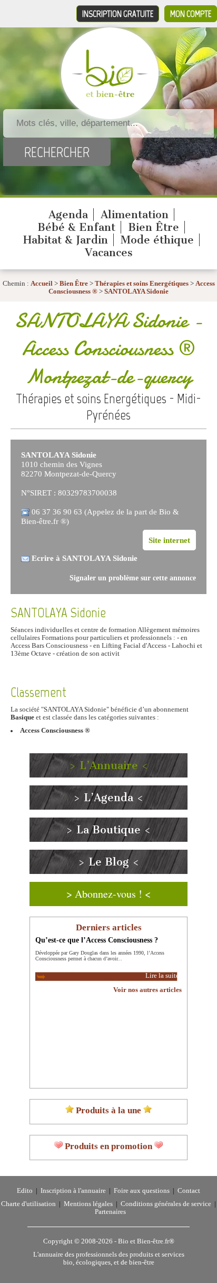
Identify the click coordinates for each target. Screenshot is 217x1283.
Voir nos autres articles (147, 990)
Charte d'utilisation (28, 1204)
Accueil (42, 283)
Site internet (169, 540)
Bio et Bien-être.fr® (146, 1241)
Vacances (109, 252)
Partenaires (110, 1212)
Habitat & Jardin (65, 240)
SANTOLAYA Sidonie (136, 291)
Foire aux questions (142, 1190)
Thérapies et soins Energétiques (142, 283)
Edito (25, 1190)
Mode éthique (157, 240)
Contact (188, 1190)
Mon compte (190, 13)
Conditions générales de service (166, 1204)
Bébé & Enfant (76, 227)
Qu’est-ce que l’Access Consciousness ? (96, 940)
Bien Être (153, 227)
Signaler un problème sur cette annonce (133, 578)
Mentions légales (88, 1204)
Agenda (68, 214)
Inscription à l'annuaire (73, 1190)
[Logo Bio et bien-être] (110, 95)
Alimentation (135, 214)
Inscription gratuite (117, 13)
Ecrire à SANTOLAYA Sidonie (84, 557)
